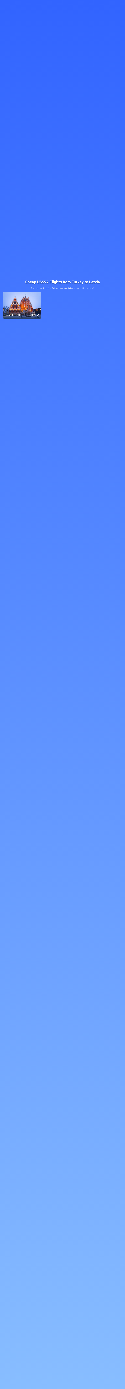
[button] (105, 4)
